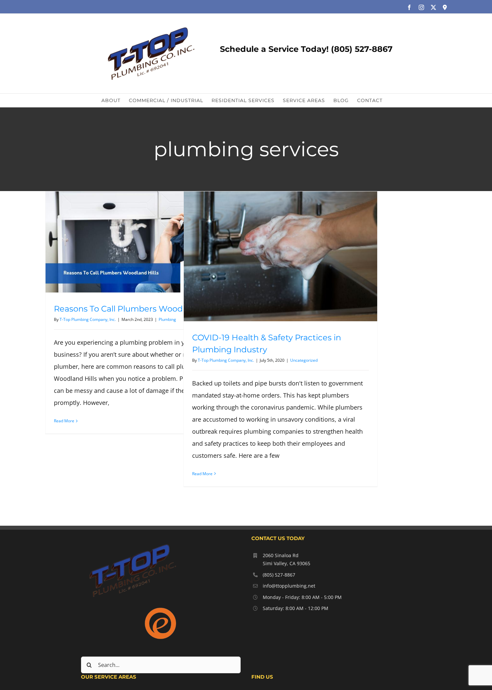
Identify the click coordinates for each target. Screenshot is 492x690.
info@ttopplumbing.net (289, 586)
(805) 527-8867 (279, 575)
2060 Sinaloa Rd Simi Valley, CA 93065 (286, 559)
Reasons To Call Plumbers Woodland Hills (136, 309)
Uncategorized (304, 360)
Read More (64, 421)
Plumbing (167, 319)
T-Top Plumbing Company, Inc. (88, 319)
